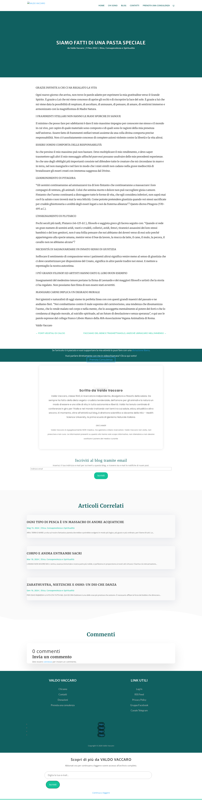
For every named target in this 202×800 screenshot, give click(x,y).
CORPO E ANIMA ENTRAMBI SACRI (54, 553)
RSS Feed (139, 694)
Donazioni (63, 699)
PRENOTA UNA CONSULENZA (156, 6)
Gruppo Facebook (139, 705)
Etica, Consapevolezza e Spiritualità (117, 48)
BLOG (123, 6)
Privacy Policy (139, 699)
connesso (47, 661)
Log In (139, 689)
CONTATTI (134, 6)
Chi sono (63, 689)
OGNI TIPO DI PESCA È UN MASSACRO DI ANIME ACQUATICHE (75, 522)
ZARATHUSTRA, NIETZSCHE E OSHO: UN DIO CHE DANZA (72, 585)
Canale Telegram (139, 710)
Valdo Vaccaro (77, 48)
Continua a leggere (101, 792)
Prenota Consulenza (101, 359)
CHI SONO (112, 6)
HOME (101, 6)
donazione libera (141, 350)
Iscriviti (101, 475)
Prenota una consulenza (63, 705)
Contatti (63, 694)
